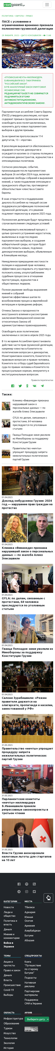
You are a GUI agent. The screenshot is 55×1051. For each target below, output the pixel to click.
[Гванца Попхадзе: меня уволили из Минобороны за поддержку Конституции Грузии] (6, 438)
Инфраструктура (13, 1018)
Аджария (30, 912)
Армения (30, 925)
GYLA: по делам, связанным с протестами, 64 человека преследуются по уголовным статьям (23, 604)
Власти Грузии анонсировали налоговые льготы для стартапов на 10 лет (26, 856)
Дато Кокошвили (31, 35)
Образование (11, 1023)
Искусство (10, 1033)
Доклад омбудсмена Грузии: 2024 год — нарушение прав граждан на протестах (27, 504)
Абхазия (29, 940)
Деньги (8, 929)
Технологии (10, 1038)
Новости (9, 907)
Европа (20, 16)
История (9, 1048)
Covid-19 (9, 990)
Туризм (8, 1028)
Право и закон (12, 970)
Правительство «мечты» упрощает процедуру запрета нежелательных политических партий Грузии (27, 754)
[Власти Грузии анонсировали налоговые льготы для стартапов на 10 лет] (27, 832)
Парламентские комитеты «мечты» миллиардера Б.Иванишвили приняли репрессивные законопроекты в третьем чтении (25, 806)
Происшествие (12, 985)
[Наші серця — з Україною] (14, 5)
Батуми (29, 935)
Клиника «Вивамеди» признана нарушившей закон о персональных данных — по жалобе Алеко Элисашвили (27, 553)
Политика (7, 16)
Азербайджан (32, 930)
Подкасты (31, 977)
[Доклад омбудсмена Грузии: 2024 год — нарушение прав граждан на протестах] (27, 480)
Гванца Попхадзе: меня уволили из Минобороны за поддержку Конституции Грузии (31, 438)
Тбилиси (30, 907)
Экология (9, 1043)
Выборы (8, 994)
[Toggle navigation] (47, 5)
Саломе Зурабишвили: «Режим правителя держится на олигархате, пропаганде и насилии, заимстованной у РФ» (27, 703)
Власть (8, 980)
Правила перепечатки (42, 380)
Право (29, 16)
